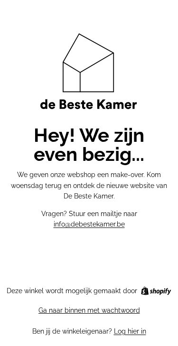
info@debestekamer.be (89, 224)
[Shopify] (156, 291)
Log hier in (130, 331)
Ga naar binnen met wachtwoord (89, 310)
